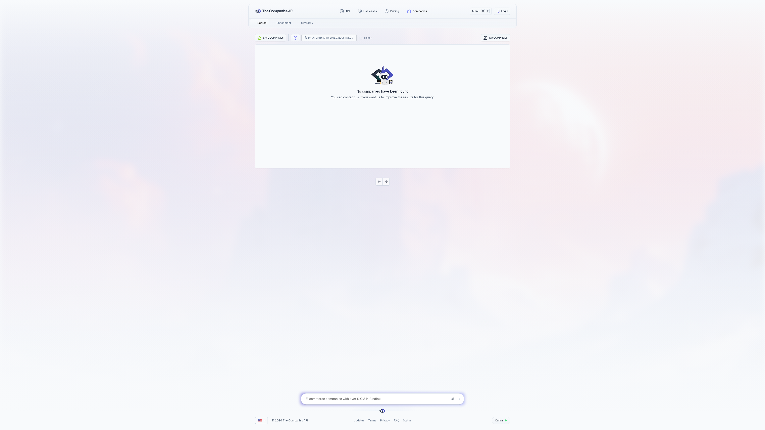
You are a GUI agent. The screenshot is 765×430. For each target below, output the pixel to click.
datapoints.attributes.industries (331, 37)
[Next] (386, 182)
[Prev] (379, 182)
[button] (295, 37)
